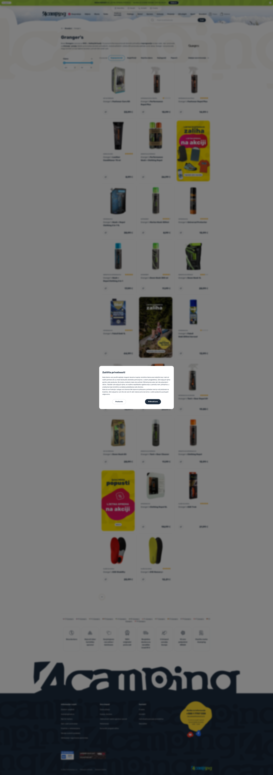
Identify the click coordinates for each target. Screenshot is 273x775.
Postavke (119, 402)
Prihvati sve (153, 402)
